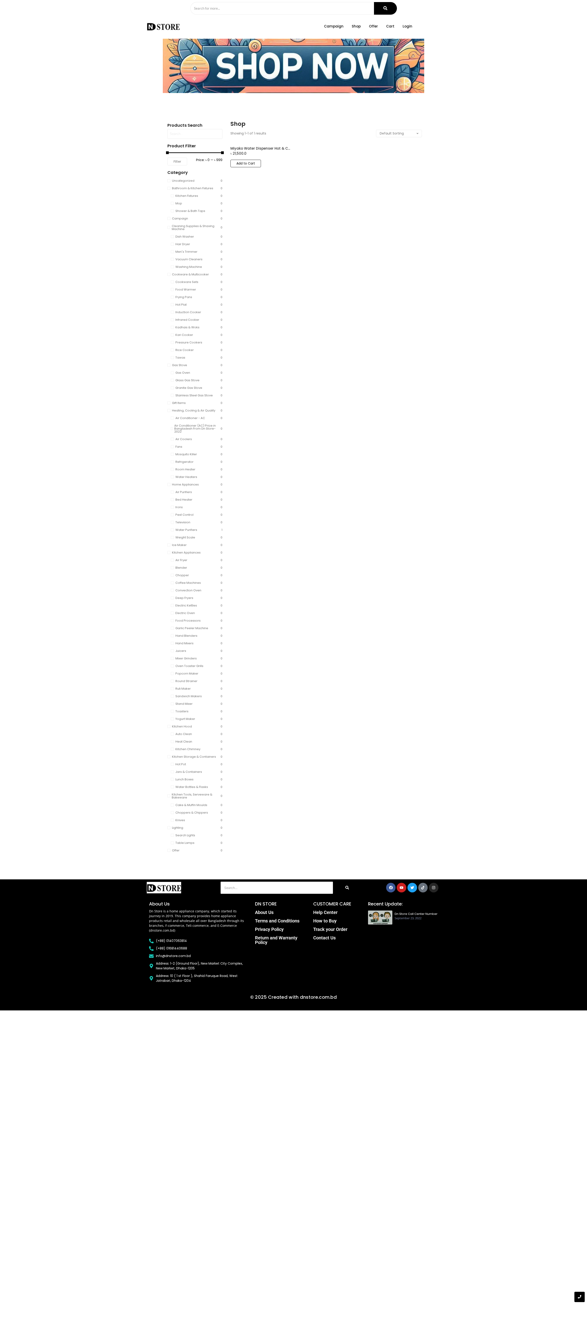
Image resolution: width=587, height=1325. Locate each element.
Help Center (325, 912)
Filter (177, 161)
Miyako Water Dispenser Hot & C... (260, 148)
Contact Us (324, 938)
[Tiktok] (423, 887)
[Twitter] (412, 887)
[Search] (385, 8)
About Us (264, 912)
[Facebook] (391, 887)
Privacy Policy (269, 929)
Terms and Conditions (277, 921)
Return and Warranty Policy (276, 940)
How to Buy (325, 921)
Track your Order (330, 929)
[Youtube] (401, 887)
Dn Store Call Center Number (416, 914)
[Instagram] (433, 887)
